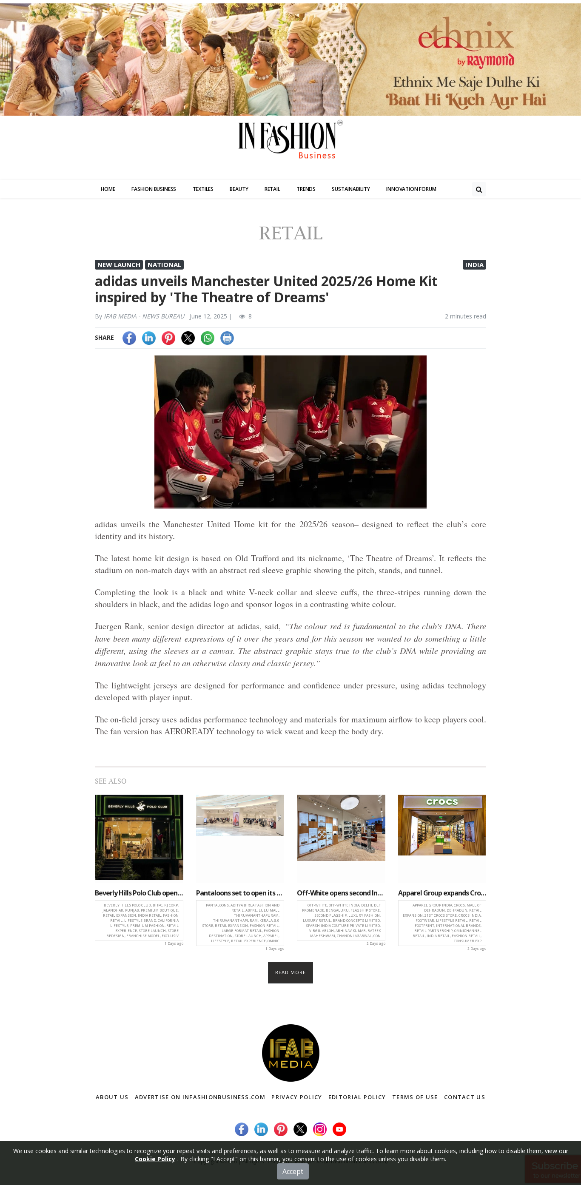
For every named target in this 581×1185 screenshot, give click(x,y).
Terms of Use (415, 1097)
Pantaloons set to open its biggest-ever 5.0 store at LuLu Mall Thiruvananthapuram (240, 893)
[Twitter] (188, 337)
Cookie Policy (155, 1159)
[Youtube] (339, 1129)
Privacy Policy (296, 1097)
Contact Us (464, 1097)
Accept (292, 1171)
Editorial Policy (357, 1097)
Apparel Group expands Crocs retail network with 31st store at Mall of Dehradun (442, 893)
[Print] (227, 337)
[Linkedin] (149, 337)
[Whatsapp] (207, 337)
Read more (290, 972)
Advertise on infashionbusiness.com (200, 1097)
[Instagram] (320, 1129)
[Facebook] (129, 337)
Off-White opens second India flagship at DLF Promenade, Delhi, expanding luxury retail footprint (341, 893)
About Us (112, 1097)
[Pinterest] (168, 337)
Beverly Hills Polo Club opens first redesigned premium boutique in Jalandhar (139, 893)
